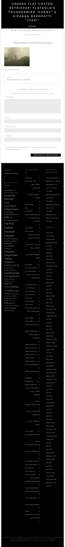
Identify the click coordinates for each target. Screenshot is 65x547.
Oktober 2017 (50, 432)
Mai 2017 (49, 446)
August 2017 (50, 439)
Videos (27, 511)
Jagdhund (13, 276)
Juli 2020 (49, 353)
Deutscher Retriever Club (9, 199)
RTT (14, 303)
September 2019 (51, 379)
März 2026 (49, 232)
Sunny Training (30, 471)
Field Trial (15, 220)
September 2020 (51, 346)
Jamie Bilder (29, 318)
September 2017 (51, 436)
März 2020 (49, 359)
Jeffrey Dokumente (31, 324)
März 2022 (49, 302)
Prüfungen (8, 303)
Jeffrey (15, 286)
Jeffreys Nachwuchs (32, 371)
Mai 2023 (49, 289)
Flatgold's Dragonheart (11, 238)
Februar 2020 (50, 363)
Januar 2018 (50, 426)
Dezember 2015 (51, 479)
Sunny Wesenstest (31, 488)
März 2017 (49, 449)
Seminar (6, 305)
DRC (6, 217)
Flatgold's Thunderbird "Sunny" (9, 246)
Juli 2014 (49, 486)
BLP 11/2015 (28, 211)
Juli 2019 (49, 386)
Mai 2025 (49, 253)
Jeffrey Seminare (30, 351)
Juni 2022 (49, 299)
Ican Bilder (28, 264)
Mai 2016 (49, 462)
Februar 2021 (50, 333)
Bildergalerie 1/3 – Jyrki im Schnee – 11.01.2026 (51, 188)
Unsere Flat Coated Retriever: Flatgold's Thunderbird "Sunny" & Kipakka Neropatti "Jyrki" (32, 12)
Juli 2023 (49, 286)
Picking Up (11, 300)
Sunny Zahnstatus (31, 498)
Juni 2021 (49, 322)
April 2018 (49, 419)
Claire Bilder (29, 228)
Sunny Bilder (29, 431)
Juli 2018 (49, 409)
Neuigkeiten (29, 381)
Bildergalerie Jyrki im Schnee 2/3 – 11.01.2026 (53, 198)
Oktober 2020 (50, 342)
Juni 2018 (49, 412)
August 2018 (50, 406)
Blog (26, 208)
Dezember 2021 (51, 309)
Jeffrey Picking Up (31, 344)
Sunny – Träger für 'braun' (34, 422)
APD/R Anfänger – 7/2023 (34, 196)
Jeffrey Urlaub (29, 358)
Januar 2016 (50, 476)
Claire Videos (29, 231)
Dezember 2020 (51, 339)
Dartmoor (14, 192)
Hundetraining (11, 273)
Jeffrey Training (22, 30)
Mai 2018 (49, 416)
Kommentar (9, 97)
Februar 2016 (50, 473)
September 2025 (51, 243)
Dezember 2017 (51, 429)
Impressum (8, 170)
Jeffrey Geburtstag (31, 331)
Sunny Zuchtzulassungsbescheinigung (36, 502)
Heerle (14, 270)
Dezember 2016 (51, 456)
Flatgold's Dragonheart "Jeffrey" (11, 255)
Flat (6, 223)
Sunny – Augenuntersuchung (33, 402)
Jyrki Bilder (28, 378)
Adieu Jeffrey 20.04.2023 (35, 186)
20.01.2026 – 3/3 (30, 181)
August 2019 (50, 383)
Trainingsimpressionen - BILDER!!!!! (42, 30)
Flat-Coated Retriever (9, 227)
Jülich (10, 290)
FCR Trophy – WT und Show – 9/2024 (32, 246)
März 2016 (49, 469)
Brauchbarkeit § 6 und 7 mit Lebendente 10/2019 (32, 218)
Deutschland (10, 206)
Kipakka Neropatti (14, 293)
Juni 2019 (49, 389)
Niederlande (11, 298)
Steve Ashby (12, 305)
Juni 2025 (49, 249)
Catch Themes (49, 540)
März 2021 (49, 329)
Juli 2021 (48, 319)
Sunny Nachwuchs (31, 461)
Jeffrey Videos (29, 361)
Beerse (6, 190)
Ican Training (29, 301)
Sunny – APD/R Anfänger (35, 392)
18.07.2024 (28, 178)
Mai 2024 (49, 276)
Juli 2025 (49, 246)
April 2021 (49, 326)
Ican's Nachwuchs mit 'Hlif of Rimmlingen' (32, 309)
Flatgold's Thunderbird (10, 241)
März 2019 (49, 399)
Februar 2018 (50, 423)
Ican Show (28, 298)
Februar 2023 (50, 296)
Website (8, 136)
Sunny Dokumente (31, 434)
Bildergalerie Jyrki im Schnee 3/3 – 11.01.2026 (53, 208)
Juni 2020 (49, 356)
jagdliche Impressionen (9, 279)
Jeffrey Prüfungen (31, 348)
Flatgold (9, 235)
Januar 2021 (50, 336)
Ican (6, 276)
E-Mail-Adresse (10, 126)
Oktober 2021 (50, 313)
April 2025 (49, 256)
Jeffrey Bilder (29, 321)
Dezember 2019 (51, 369)
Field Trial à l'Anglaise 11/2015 (33, 256)
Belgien (10, 190)
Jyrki (5, 291)
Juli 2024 (49, 269)
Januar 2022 (50, 306)
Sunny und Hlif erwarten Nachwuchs (32, 479)
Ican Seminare (30, 294)
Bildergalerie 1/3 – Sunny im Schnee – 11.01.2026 (52, 218)
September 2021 (51, 316)
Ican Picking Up (30, 288)
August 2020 (50, 349)
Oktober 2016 (50, 459)
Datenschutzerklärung (20, 540)
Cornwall (10, 192)
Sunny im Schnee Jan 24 (32, 453)
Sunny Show (29, 468)
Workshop (11, 310)
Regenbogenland (31, 384)
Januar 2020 (50, 366)
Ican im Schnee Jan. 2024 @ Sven (33, 276)
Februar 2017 (50, 452)
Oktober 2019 (50, 376)
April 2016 (49, 466)
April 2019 (49, 396)
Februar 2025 (50, 263)
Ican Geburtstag (30, 271)
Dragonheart (11, 209)
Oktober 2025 (50, 239)
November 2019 (51, 372)
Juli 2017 (48, 443)
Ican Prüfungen (30, 291)
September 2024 (51, 266)
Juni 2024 (49, 273)
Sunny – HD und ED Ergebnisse (33, 412)
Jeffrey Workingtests (32, 364)
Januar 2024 (50, 282)
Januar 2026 (50, 236)
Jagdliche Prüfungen (9, 281)
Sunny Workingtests (32, 491)
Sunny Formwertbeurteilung (32, 442)
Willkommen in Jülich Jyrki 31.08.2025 (32, 516)
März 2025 (49, 259)
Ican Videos (29, 304)
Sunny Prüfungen (31, 464)
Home (12, 30)
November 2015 (51, 482)
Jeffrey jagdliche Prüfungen (34, 336)
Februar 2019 (50, 403)
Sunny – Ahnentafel (31, 388)
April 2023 (49, 293)
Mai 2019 (49, 392)
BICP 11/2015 (29, 204)
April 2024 (49, 279)
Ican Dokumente (30, 268)
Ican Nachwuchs (30, 284)
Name (7, 117)
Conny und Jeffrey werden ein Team (34, 236)
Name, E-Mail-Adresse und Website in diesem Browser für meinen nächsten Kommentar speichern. (31, 148)
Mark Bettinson (8, 296)
